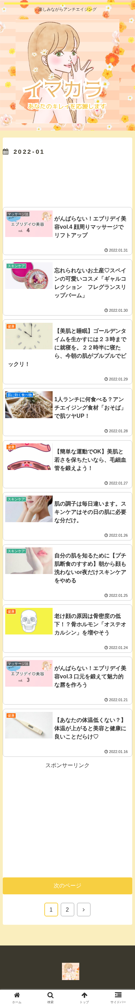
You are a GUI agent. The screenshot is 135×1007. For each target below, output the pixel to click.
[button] (122, 725)
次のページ (67, 885)
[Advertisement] (67, 179)
